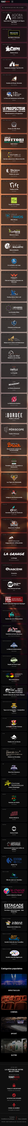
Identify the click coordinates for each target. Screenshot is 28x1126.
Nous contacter (22, 1119)
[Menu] (12, 1)
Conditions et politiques (7, 1119)
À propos (12, 1117)
